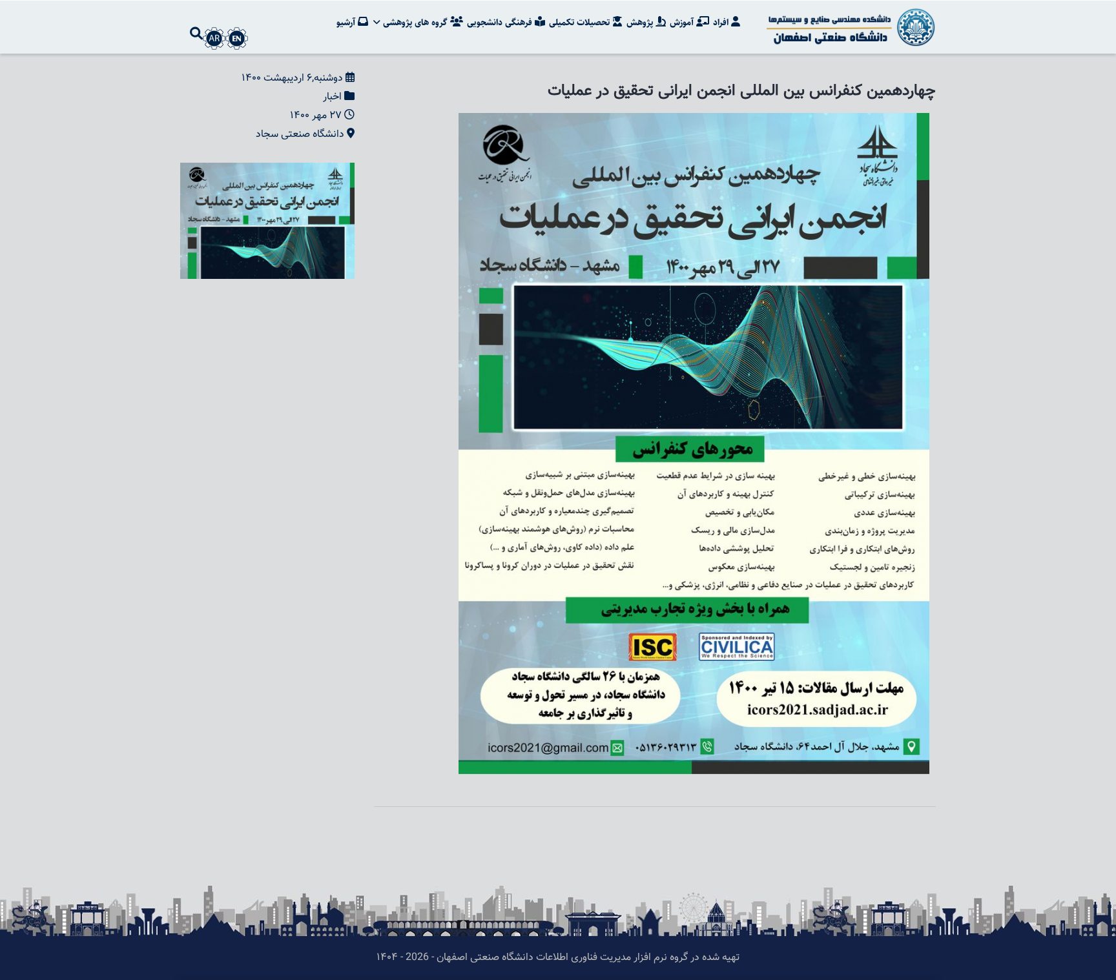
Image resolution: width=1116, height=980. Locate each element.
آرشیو (347, 22)
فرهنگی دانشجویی (501, 22)
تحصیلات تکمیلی (580, 22)
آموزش (683, 22)
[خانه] (848, 27)
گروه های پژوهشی (415, 22)
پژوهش (641, 22)
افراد (722, 22)
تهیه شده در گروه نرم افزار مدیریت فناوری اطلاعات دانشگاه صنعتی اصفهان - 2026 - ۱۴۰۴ (558, 958)
